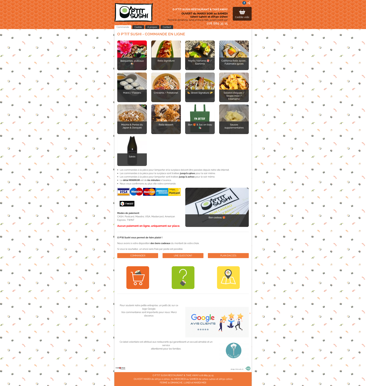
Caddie (138, 27)
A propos (152, 27)
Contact (167, 27)
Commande (123, 27)
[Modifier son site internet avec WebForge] (120, 368)
